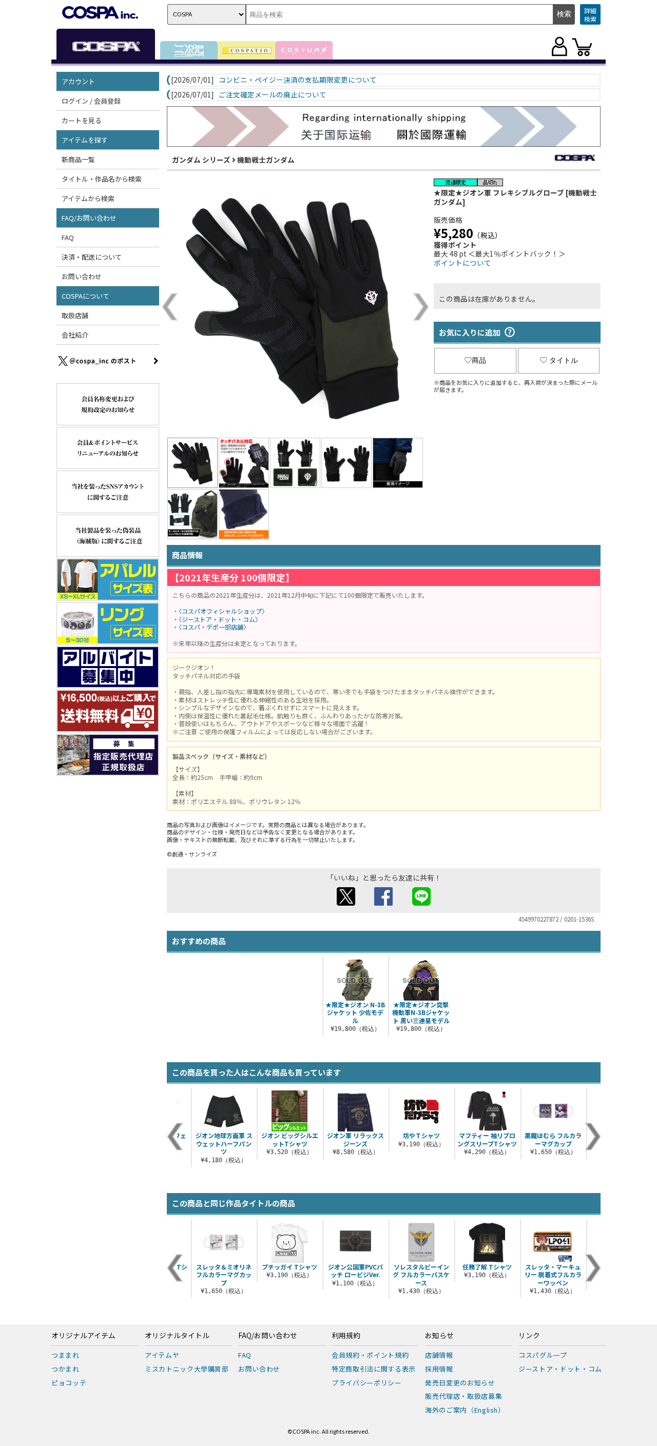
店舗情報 (439, 1355)
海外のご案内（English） (465, 1410)
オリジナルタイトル (177, 1335)
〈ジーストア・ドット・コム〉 (220, 619)
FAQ (68, 237)
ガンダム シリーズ (201, 159)
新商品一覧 (78, 159)
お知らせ (439, 1335)
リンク (529, 1335)
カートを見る (82, 120)
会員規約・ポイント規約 (370, 1355)
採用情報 (439, 1369)
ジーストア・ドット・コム (560, 1369)
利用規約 (346, 1335)
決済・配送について (92, 257)
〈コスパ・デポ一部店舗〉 (214, 626)
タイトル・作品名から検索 (102, 179)
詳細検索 (590, 14)
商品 (479, 360)
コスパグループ (542, 1355)
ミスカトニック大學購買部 (187, 1369)
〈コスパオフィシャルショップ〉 (223, 611)
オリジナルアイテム (83, 1335)
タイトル (563, 360)
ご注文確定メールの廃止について (272, 95)
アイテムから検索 (88, 198)
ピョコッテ (68, 1383)
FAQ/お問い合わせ (267, 1335)
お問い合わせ (82, 276)
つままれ (65, 1355)
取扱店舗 (75, 315)
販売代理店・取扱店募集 (463, 1396)
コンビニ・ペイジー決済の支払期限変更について (298, 80)
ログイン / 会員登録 (91, 101)
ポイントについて (462, 263)
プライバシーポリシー (367, 1383)
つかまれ (65, 1369)
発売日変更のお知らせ (460, 1383)
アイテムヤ (162, 1355)
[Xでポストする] (346, 902)
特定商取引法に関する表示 (374, 1369)
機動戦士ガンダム (266, 159)
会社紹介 (75, 335)
